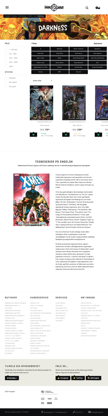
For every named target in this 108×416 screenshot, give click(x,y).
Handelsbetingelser (38, 321)
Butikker (11, 297)
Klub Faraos (60, 303)
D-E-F (30, 16)
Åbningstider (10, 346)
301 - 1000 (13, 54)
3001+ (11, 66)
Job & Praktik (86, 303)
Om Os (83, 326)
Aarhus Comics (10, 328)
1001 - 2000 (13, 58)
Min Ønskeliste (61, 308)
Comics (14, 16)
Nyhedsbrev (60, 318)
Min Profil (59, 306)
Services (61, 297)
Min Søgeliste (61, 313)
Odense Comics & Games (14, 323)
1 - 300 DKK (13, 50)
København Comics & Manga (15, 303)
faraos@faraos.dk (97, 412)
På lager (12, 87)
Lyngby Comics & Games (14, 331)
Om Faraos (88, 297)
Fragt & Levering (36, 306)
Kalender (8, 353)
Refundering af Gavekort (40, 351)
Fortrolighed (35, 318)
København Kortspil (12, 313)
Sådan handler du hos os (40, 346)
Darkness (41, 16)
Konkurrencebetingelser (91, 321)
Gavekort (59, 321)
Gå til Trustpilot (10, 391)
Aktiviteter (9, 351)
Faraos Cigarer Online (13, 348)
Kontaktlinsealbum (38, 353)
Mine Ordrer (60, 316)
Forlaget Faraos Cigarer (90, 328)
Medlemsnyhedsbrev (89, 336)
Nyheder (12, 78)
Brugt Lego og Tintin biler (40, 331)
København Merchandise (14, 321)
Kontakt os (34, 303)
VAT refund (34, 348)
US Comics (22, 16)
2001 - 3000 (13, 62)
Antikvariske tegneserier (40, 326)
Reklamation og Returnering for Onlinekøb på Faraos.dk (40, 313)
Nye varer (13, 82)
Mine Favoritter (62, 311)
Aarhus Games (10, 326)
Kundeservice (39, 297)
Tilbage (34, 43)
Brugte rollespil (36, 333)
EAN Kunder (34, 323)
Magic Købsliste (36, 328)
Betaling (33, 308)
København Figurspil (13, 311)
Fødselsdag (85, 323)
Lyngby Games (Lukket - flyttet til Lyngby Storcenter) (14, 340)
